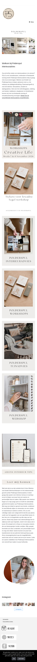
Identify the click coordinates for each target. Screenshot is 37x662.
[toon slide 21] (31, 49)
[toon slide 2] (7, 49)
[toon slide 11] (18, 49)
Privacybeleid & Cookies (8, 621)
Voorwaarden (5, 619)
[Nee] (35, 656)
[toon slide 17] (26, 49)
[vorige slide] (4, 45)
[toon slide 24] (31, 51)
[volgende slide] (33, 45)
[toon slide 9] (16, 49)
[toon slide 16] (25, 49)
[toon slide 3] (8, 49)
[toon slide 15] (23, 49)
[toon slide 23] (30, 51)
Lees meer (21, 658)
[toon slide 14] (22, 49)
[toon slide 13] (21, 49)
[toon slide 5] (10, 49)
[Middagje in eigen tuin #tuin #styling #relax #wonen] (18, 604)
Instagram (18, 609)
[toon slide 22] (29, 51)
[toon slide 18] (27, 49)
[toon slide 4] (9, 49)
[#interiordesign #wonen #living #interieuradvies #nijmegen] (14, 604)
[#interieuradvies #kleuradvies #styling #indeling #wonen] (29, 604)
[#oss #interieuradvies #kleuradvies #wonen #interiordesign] (11, 604)
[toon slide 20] (30, 49)
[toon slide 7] (13, 49)
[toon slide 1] (5, 49)
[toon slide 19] (29, 49)
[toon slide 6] (12, 49)
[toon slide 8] (14, 49)
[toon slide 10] (17, 49)
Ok (14, 658)
